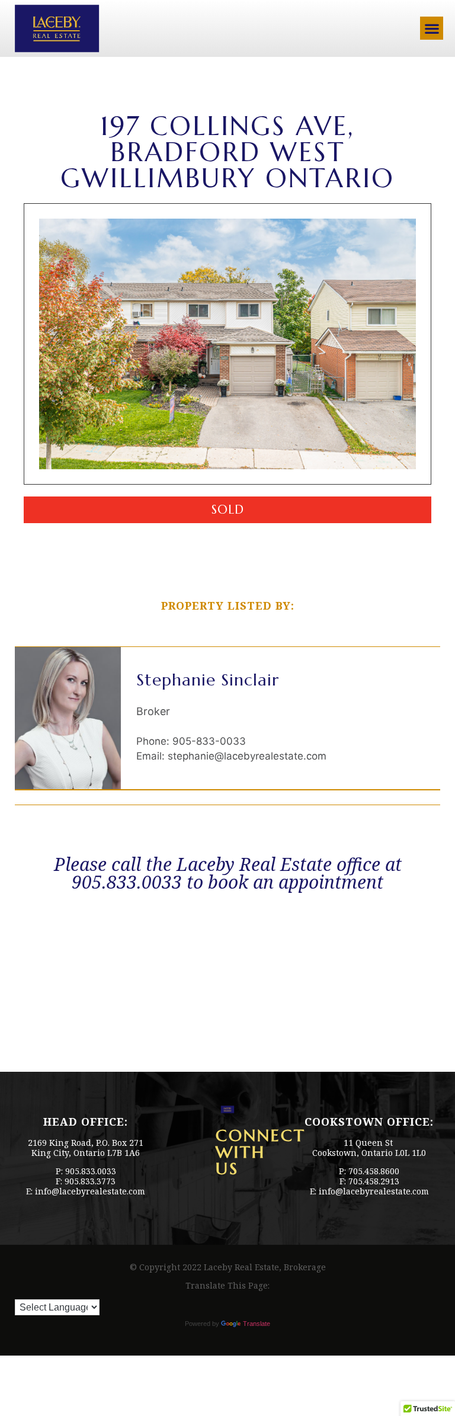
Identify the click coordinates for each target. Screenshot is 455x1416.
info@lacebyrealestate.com (90, 1191)
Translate (256, 1323)
